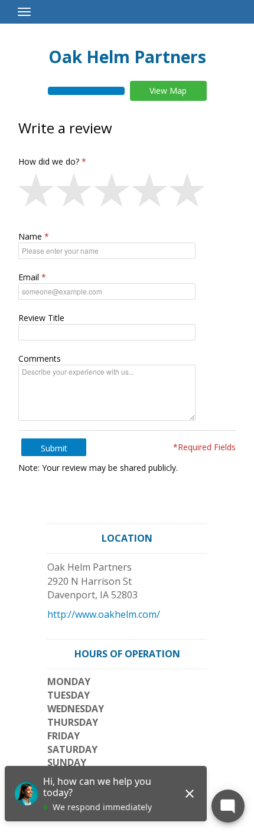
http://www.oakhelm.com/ (103, 614)
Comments (39, 358)
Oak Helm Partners (127, 56)
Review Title (41, 317)
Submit (54, 448)
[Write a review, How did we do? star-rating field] (127, 193)
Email (28, 277)
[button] (37, 193)
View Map (168, 90)
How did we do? (48, 161)
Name (30, 236)
